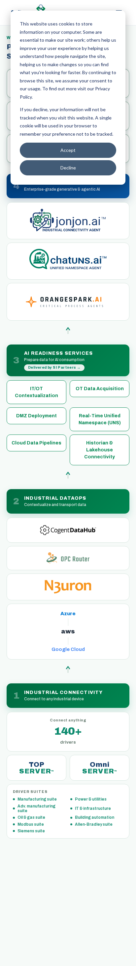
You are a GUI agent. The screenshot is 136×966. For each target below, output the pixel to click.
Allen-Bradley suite (94, 824)
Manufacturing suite (37, 799)
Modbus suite (30, 824)
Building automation (94, 817)
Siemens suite (31, 831)
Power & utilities (91, 799)
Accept (68, 150)
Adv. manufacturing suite (36, 808)
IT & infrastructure (93, 808)
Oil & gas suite (31, 817)
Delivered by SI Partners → (54, 367)
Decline (68, 167)
